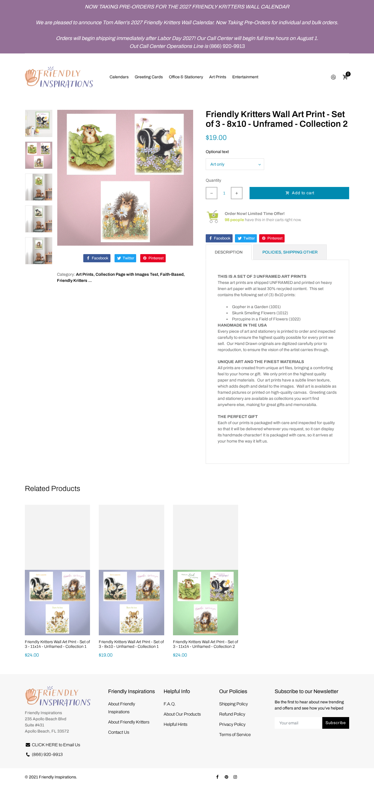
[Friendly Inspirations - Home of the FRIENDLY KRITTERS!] (59, 77)
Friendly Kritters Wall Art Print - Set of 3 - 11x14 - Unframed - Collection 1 (57, 644)
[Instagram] (235, 777)
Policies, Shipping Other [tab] (290, 252)
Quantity (213, 180)
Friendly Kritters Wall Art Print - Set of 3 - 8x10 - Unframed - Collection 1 (131, 644)
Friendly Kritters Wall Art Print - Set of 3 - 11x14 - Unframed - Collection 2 (205, 644)
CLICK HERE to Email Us (56, 744)
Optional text (217, 152)
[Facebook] (217, 777)
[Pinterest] (226, 777)
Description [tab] (229, 252)
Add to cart (303, 193)
